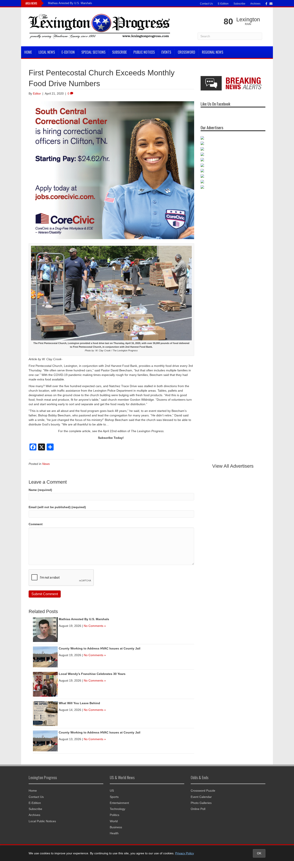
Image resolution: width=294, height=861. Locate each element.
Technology (117, 809)
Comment (36, 524)
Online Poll (198, 809)
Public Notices (144, 52)
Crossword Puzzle (203, 790)
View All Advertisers (233, 466)
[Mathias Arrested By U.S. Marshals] (45, 629)
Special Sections (93, 52)
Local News (47, 52)
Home (28, 52)
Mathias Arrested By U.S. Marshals (70, 3)
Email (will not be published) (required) (57, 507)
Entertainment (119, 803)
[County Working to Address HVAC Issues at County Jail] (45, 656)
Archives (255, 3)
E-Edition (223, 3)
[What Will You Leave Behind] (45, 713)
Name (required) (40, 490)
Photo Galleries (201, 803)
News (46, 464)
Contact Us (206, 3)
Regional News (212, 52)
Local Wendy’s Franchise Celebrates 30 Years (92, 674)
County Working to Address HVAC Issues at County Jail (99, 648)
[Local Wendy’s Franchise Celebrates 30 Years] (45, 684)
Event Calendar (201, 797)
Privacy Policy (184, 853)
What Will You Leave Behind (79, 703)
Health (114, 833)
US (112, 790)
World (114, 821)
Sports (114, 797)
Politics (114, 815)
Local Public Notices (42, 821)
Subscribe (239, 3)
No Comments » (95, 625)
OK (259, 853)
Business (116, 827)
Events (166, 52)
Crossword (186, 52)
